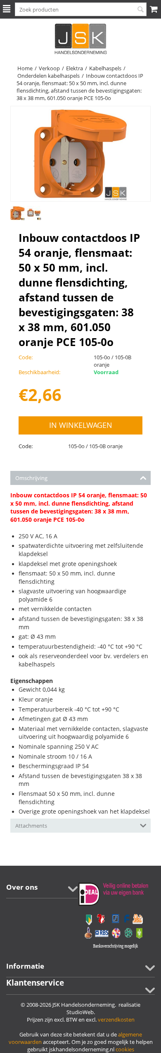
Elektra (74, 68)
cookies (125, 1049)
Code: (26, 446)
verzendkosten (116, 1019)
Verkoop (49, 68)
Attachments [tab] (31, 825)
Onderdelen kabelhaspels (48, 75)
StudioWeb (80, 1012)
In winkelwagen (80, 425)
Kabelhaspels (105, 68)
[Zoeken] (140, 10)
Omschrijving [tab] (31, 478)
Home (25, 68)
